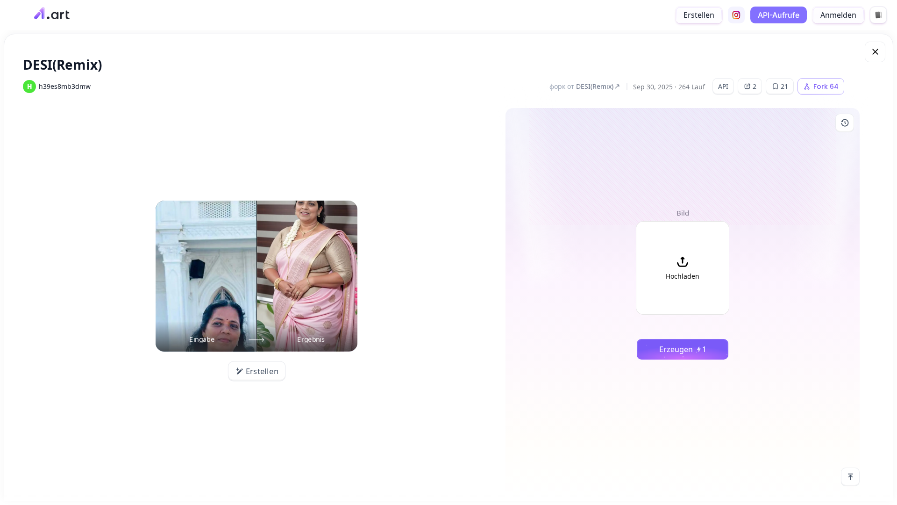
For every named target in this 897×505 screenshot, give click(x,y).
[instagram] (736, 15)
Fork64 (826, 86)
